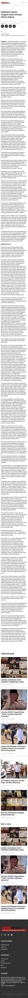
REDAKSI (3, 24)
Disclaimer (3, 967)
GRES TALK (3, 947)
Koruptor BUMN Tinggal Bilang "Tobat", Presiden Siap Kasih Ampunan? (12, 714)
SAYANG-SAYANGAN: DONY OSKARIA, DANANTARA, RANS (12, 681)
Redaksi (3, 961)
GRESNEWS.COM (5, 944)
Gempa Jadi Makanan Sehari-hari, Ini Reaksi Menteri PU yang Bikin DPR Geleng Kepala (13, 748)
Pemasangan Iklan (5, 963)
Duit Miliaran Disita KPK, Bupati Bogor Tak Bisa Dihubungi (12, 782)
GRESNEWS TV (4, 949)
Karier (2, 965)
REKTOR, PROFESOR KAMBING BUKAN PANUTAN (12, 814)
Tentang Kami (4, 959)
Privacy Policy (9, 995)
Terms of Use (18, 995)
